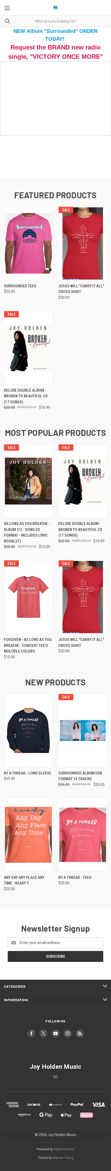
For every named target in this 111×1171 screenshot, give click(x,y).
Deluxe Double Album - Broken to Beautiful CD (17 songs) (26, 396)
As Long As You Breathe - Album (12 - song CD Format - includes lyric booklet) (27, 532)
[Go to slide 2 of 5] (8, 120)
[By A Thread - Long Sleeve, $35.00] (28, 730)
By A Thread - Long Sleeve (27, 773)
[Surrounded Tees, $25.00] (28, 243)
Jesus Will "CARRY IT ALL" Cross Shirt (81, 289)
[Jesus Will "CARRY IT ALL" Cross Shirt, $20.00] (82, 243)
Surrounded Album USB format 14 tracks (80, 776)
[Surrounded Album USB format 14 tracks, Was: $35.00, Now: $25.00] (82, 730)
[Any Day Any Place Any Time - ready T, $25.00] (28, 835)
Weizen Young (63, 1158)
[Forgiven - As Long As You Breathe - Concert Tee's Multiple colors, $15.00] (28, 597)
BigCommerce (64, 1149)
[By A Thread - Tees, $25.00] (82, 835)
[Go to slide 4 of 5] (102, 120)
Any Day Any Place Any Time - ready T (24, 880)
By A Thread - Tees (74, 877)
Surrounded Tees (20, 286)
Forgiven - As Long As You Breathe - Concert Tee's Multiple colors (28, 645)
